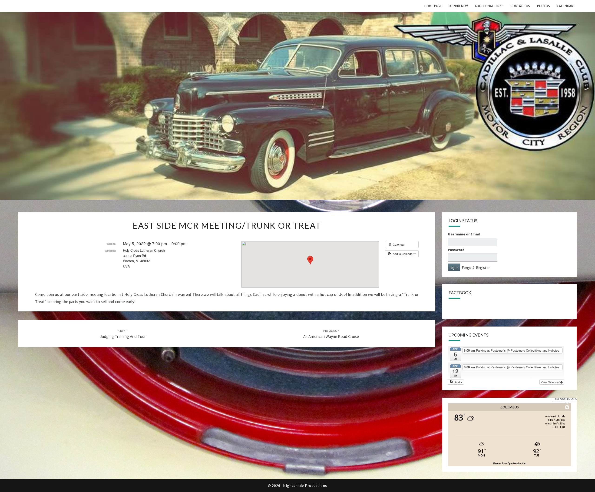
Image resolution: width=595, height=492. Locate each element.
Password (456, 249)
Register (483, 267)
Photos (543, 6)
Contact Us (520, 6)
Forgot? (468, 267)
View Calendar (550, 382)
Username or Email (464, 234)
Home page (433, 6)
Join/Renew (458, 6)
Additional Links (489, 6)
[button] (401, 254)
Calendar (565, 6)
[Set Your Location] (567, 407)
